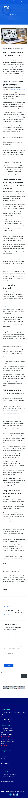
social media (21, 193)
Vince (5, 46)
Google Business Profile (8, 781)
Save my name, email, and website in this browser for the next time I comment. (13, 647)
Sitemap (4, 761)
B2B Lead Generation (8, 779)
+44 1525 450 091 (7, 1)
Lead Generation (16, 48)
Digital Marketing (8, 48)
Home (2, 14)
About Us (5, 753)
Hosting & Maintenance (8, 784)
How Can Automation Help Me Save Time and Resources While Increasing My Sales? (7, 731)
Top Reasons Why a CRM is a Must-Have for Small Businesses (7, 741)
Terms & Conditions (7, 766)
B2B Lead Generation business (18, 89)
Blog (4, 758)
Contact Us (5, 756)
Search (2, 673)
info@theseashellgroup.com (20, 1)
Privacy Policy (6, 763)
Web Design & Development (9, 774)
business (7, 410)
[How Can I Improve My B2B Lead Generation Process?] (8, 589)
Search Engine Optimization (9, 776)
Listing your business (7, 306)
